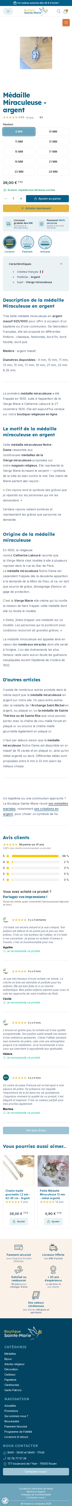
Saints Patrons (13, 1390)
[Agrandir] (36, 53)
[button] (3, 53)
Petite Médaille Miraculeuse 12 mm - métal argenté (18, 1194)
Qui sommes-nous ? (16, 1416)
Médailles (10, 1353)
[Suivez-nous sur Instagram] (36, 1485)
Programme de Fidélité (18, 1431)
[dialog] (5, 1500)
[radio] (19, 132)
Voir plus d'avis (36, 1130)
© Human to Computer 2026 (36, 1503)
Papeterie (10, 1379)
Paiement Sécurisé (15, 1426)
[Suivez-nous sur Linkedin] (37, 1485)
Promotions (11, 1410)
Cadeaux (10, 1374)
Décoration (11, 1369)
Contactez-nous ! (36, 1471)
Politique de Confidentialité (36, 1494)
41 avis (30, 117)
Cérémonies (11, 1384)
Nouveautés (11, 1421)
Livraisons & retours (16, 1436)
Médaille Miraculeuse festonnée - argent (52, 1194)
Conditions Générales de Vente (36, 1488)
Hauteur (8, 124)
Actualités (10, 1405)
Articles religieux (14, 1364)
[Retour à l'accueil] (23, 1333)
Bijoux (8, 1358)
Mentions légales (36, 1491)
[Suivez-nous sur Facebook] (34, 1485)
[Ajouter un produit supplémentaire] (21, 198)
